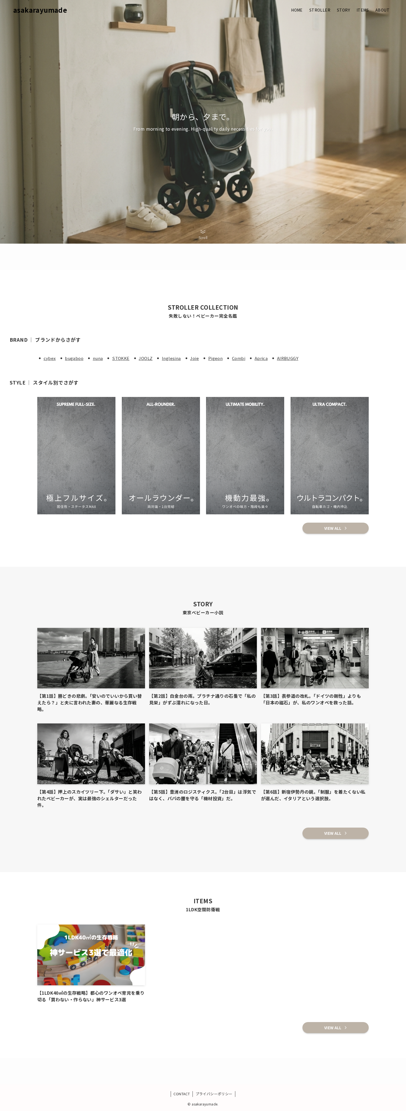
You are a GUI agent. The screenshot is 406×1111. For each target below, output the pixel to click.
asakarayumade (40, 10)
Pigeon (215, 358)
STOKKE (120, 358)
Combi (238, 358)
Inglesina (171, 358)
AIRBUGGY (287, 358)
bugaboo (74, 358)
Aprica (261, 358)
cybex (50, 358)
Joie (194, 358)
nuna (98, 358)
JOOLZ (145, 358)
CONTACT (181, 1093)
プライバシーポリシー (214, 1093)
